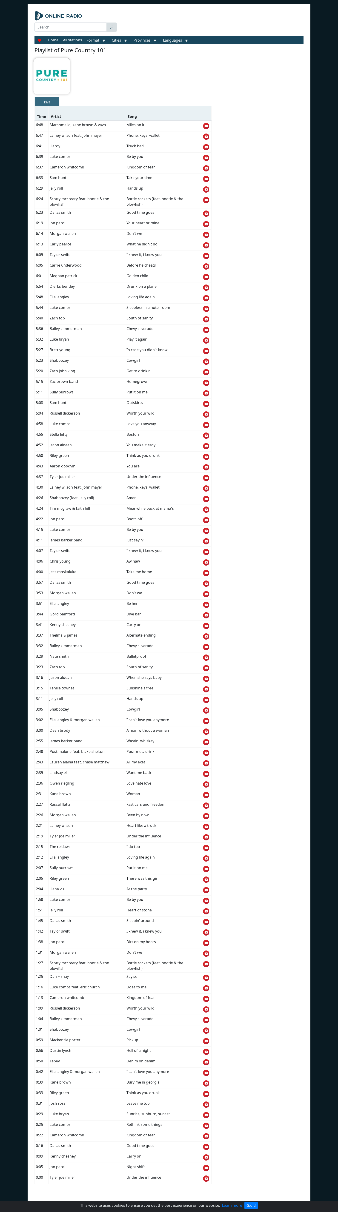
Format (93, 40)
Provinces (142, 40)
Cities (116, 40)
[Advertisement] (211, 22)
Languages (172, 40)
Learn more (232, 1205)
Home (53, 40)
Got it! (251, 1205)
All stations (72, 40)
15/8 (46, 102)
